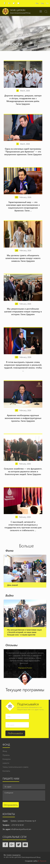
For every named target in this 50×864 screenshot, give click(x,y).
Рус (47, 3)
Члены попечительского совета (15, 767)
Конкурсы (7, 759)
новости (6, 763)
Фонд (5, 751)
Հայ (36, 3)
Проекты (6, 755)
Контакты (6, 771)
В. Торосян (42, 861)
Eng (42, 3)
